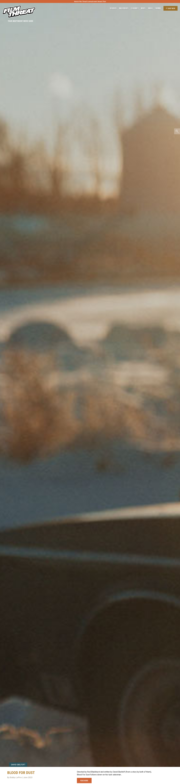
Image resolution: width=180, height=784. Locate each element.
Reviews (113, 8)
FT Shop (170, 8)
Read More (84, 780)
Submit (158, 8)
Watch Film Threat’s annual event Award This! (90, 1)
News (143, 8)
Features (135, 8)
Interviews (123, 8)
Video (150, 8)
